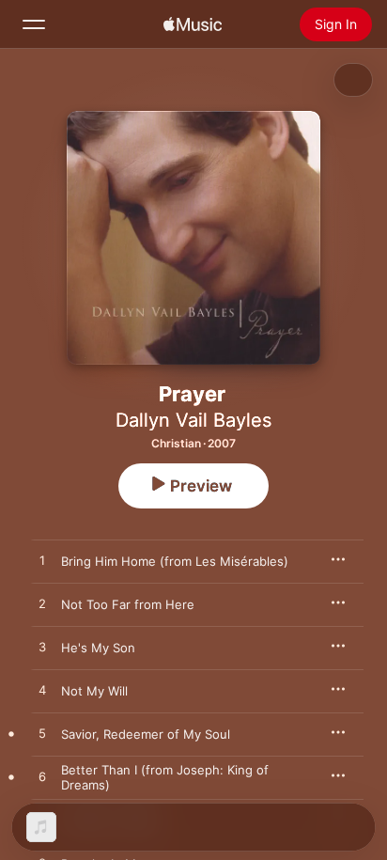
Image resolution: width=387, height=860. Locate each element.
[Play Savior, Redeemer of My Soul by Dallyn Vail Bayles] (42, 734)
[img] (192, 24)
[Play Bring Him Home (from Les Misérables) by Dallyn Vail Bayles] (42, 561)
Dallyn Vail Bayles (193, 420)
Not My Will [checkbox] (94, 690)
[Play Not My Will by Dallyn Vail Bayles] (42, 690)
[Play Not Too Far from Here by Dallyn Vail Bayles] (42, 604)
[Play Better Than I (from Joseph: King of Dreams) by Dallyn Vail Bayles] (42, 777)
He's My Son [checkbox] (98, 647)
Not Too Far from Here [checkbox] (127, 604)
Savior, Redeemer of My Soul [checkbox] (145, 734)
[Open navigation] (33, 24)
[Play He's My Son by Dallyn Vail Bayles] (42, 647)
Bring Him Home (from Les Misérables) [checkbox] (174, 561)
